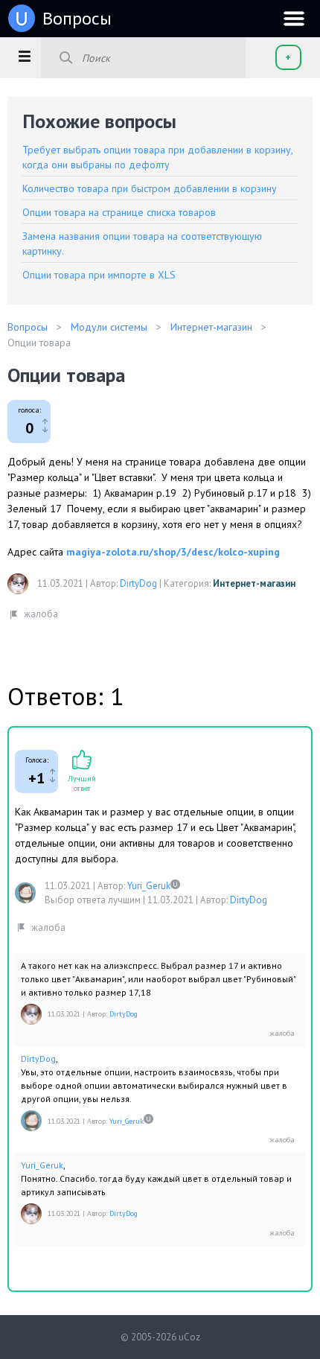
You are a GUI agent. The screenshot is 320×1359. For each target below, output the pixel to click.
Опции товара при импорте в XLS (99, 274)
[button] (24, 55)
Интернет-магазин (254, 583)
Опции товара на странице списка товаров (119, 212)
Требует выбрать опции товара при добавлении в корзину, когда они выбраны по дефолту (157, 157)
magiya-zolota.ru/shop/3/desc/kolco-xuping (173, 551)
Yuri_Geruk (148, 885)
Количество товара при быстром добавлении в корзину (149, 188)
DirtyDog (138, 583)
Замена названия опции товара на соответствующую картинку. (142, 243)
